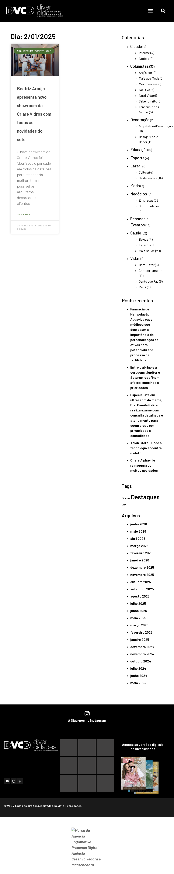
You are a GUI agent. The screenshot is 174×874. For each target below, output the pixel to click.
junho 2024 (138, 675)
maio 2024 (138, 683)
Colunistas (139, 66)
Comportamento (151, 270)
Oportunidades (149, 206)
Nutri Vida (146, 95)
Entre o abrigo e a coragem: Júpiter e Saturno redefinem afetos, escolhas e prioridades (145, 377)
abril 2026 (137, 538)
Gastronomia (148, 178)
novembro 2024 (142, 654)
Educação (139, 149)
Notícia (144, 58)
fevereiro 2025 (141, 632)
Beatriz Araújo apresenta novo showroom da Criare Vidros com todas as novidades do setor (34, 114)
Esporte (137, 157)
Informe (144, 53)
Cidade (136, 46)
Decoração (140, 119)
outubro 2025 (140, 582)
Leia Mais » (23, 214)
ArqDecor (145, 72)
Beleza (143, 239)
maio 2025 (138, 618)
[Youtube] (7, 781)
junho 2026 (138, 524)
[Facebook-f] (20, 781)
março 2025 (139, 625)
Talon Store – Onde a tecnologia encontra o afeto (146, 448)
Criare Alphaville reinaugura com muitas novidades (144, 465)
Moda (135, 185)
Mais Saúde (147, 251)
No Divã (144, 90)
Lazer (135, 165)
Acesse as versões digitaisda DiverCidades (143, 746)
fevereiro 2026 (141, 553)
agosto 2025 (140, 596)
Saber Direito (148, 101)
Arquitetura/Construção (156, 126)
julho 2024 (138, 668)
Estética (145, 245)
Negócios (138, 193)
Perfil (142, 287)
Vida (134, 258)
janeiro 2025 (139, 639)
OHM (124, 504)
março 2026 (139, 546)
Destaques (145, 497)
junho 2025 (138, 611)
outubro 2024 (140, 661)
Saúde (135, 232)
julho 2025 (138, 603)
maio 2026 (138, 531)
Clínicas (126, 498)
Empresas (146, 200)
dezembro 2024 (142, 647)
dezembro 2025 (142, 567)
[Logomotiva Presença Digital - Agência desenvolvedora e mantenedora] (87, 848)
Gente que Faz (149, 281)
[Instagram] (14, 781)
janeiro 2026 (139, 560)
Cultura (144, 172)
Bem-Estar (146, 265)
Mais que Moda (149, 78)
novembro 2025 (142, 574)
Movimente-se (149, 84)
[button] (150, 11)
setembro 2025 (142, 589)
